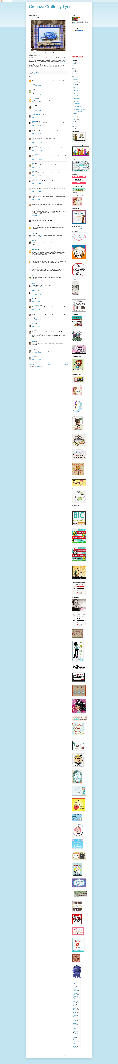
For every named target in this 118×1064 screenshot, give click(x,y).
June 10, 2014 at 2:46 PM (36, 175)
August (75, 84)
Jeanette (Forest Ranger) (37, 114)
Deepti (33, 146)
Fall (73, 1000)
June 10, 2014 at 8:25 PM (36, 230)
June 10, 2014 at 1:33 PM (36, 167)
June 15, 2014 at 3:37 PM (36, 359)
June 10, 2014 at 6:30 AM (36, 110)
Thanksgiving (75, 1038)
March (75, 116)
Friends (74, 1002)
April (75, 114)
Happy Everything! (77, 93)
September (76, 82)
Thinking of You (76, 1041)
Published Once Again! (78, 111)
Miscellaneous (75, 1018)
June (75, 87)
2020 (74, 66)
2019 (74, 68)
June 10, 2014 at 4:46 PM (36, 199)
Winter (74, 1047)
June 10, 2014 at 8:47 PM (36, 236)
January (75, 119)
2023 (74, 62)
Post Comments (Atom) (38, 366)
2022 (74, 63)
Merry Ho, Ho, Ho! (77, 88)
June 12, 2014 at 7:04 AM (36, 309)
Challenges (75, 993)
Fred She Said (62, 61)
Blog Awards (75, 990)
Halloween (75, 1009)
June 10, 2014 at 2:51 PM (36, 183)
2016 (74, 73)
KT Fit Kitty (34, 129)
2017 (74, 71)
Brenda (33, 313)
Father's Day (75, 1001)
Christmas (75, 994)
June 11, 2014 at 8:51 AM (36, 272)
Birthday (74, 989)
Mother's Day (75, 1021)
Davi (33, 240)
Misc (74, 1016)
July (75, 85)
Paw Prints (75, 1024)
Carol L (33, 259)
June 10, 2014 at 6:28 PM (36, 206)
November (76, 79)
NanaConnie (34, 249)
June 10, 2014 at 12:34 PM (37, 150)
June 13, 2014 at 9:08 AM (36, 352)
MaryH (33, 330)
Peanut (33, 105)
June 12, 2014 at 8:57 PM (36, 337)
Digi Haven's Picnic (77, 100)
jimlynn (81, 17)
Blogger (64, 1055)
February (76, 118)
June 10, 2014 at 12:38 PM (37, 159)
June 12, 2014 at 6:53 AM (36, 301)
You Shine (76, 95)
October (75, 81)
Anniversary (75, 985)
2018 (74, 70)
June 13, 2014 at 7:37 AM (36, 345)
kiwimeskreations (35, 79)
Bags (74, 987)
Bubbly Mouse (76, 96)
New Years (75, 1023)
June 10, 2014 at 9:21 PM (36, 245)
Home (49, 364)
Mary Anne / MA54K (36, 305)
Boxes (74, 992)
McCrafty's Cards (35, 179)
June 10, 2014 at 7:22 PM (36, 222)
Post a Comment (34, 361)
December (76, 77)
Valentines (75, 1044)
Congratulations (76, 996)
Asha (35, 109)
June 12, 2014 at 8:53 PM (36, 326)
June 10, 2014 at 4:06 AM (36, 101)
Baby (74, 986)
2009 (74, 128)
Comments (76, 38)
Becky (33, 298)
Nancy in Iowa (34, 283)
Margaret (34, 323)
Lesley (33, 356)
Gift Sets (74, 1005)
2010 (74, 126)
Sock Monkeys (75, 1031)
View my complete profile (76, 25)
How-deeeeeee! (77, 98)
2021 (74, 65)
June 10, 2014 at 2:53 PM (36, 191)
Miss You (74, 1020)
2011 (74, 124)
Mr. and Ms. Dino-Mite (78, 92)
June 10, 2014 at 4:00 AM (36, 94)
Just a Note (75, 1012)
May (75, 113)
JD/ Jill (33, 349)
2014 (74, 76)
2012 (74, 123)
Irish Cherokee (35, 218)
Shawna (33, 275)
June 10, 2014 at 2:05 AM (36, 85)
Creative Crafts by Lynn (50, 6)
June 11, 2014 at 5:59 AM (36, 264)
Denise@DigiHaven (36, 267)
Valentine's (75, 1043)
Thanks (74, 1037)
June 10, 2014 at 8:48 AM (36, 133)
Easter (74, 998)
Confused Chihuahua (78, 101)
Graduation (75, 1008)
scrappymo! (34, 225)
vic (32, 89)
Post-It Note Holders (75, 1027)
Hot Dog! (75, 104)
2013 (74, 121)
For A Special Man (77, 103)
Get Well (74, 1004)
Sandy (33, 163)
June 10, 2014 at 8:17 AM (36, 117)
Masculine (33, 73)
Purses (74, 1028)
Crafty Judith (34, 98)
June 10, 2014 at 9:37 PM (36, 256)
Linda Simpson (35, 137)
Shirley (33, 233)
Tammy (33, 171)
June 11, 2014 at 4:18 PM (36, 286)
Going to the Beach (77, 90)
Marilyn (33, 341)
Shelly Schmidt (35, 154)
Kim (33, 187)
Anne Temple (34, 121)
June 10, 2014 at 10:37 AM (37, 142)
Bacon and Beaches (78, 106)
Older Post (66, 364)
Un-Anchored (76, 108)
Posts (75, 36)
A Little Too (75, 983)
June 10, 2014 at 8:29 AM (36, 125)
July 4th (74, 1011)
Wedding (74, 1046)
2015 (74, 74)
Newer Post (31, 364)
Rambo (74, 1029)
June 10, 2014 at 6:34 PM (36, 215)
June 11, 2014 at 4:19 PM (36, 294)
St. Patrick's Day (76, 1033)
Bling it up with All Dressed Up (79, 109)
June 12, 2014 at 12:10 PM (37, 319)
